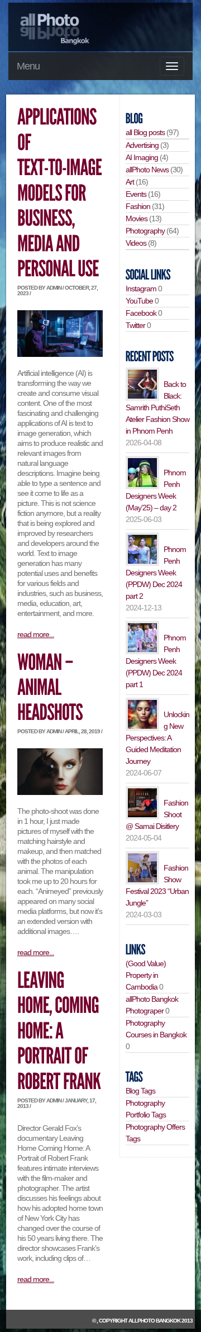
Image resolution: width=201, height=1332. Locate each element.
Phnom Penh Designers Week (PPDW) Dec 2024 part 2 (156, 572)
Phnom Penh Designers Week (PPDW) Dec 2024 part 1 (156, 661)
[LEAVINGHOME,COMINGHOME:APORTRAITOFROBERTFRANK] (59, 1031)
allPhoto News (147, 169)
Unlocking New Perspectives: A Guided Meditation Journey (157, 738)
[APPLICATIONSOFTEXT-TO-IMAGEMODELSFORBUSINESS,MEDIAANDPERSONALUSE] (60, 194)
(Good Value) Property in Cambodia (146, 975)
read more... (35, 634)
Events (136, 194)
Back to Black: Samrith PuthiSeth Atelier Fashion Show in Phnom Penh (157, 407)
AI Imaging (142, 157)
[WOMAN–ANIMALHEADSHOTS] (50, 687)
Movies (136, 218)
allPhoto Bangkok (154, 1321)
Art (130, 181)
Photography (145, 230)
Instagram (141, 288)
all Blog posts (145, 132)
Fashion (138, 206)
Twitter (135, 325)
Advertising (142, 145)
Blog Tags (140, 1090)
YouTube (139, 300)
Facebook (141, 313)
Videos (136, 242)
